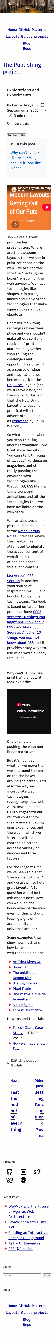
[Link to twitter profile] (37, 1174)
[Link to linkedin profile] (23, 1174)
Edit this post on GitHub (25, 1062)
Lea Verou (15, 576)
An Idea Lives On (27, 961)
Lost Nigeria (23, 1004)
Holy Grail (15, 385)
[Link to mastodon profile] (23, 1182)
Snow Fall (21, 967)
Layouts (12, 36)
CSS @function (20, 1249)
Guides (26, 36)
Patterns (39, 29)
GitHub (24, 29)
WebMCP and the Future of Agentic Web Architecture (28, 1211)
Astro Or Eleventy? (24, 1243)
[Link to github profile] (10, 1174)
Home (12, 29)
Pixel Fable (22, 988)
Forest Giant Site (27, 1010)
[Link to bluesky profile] (10, 1182)
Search (47, 1276)
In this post (25, 144)
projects (41, 36)
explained (20, 421)
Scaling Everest (26, 983)
